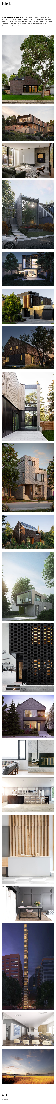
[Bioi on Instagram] (3, 1094)
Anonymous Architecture (12, 25)
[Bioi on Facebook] (6, 1094)
